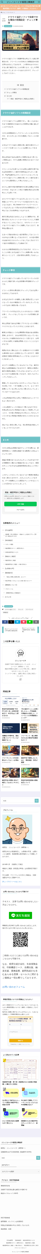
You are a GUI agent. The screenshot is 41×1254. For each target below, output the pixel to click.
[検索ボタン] (2, 2)
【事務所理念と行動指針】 (13, 593)
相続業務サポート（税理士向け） (15, 548)
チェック (20, 609)
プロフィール (9, 589)
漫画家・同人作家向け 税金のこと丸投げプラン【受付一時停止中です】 (20, 535)
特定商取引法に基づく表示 (31, 1245)
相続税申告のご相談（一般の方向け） (16, 564)
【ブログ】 (8, 597)
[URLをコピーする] (36, 622)
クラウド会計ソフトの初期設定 (18, 89)
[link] (20, 679)
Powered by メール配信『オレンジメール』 (20, 1044)
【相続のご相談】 (10, 556)
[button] (5, 622)
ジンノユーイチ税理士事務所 (20, 2)
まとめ (9, 96)
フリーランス (8, 26)
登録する (20, 1040)
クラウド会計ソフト (10, 609)
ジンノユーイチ (20, 661)
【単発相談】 (8, 540)
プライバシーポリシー (20, 1248)
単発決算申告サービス (11, 552)
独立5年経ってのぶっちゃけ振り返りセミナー (18, 581)
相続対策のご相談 (10, 560)
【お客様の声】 (9, 568)
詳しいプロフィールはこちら (12, 881)
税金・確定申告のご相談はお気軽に (23, 99)
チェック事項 (12, 92)
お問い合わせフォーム (13, 986)
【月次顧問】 (8, 530)
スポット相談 (9, 544)
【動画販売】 (8, 573)
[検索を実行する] (37, 801)
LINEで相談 (20, 504)
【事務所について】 (11, 585)
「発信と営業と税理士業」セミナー (15, 577)
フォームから (20, 510)
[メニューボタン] (39, 2)
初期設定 (5, 612)
